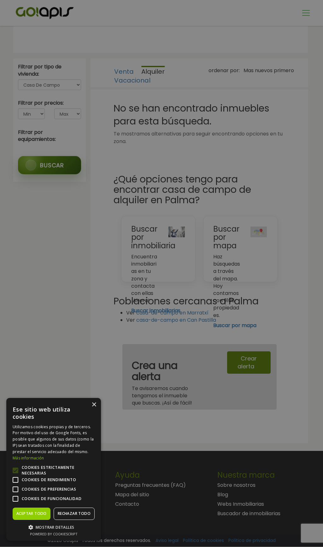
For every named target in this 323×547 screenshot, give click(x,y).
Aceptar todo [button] (31, 513)
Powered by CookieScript (54, 534)
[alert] (161, 273)
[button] (54, 527)
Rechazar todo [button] (74, 513)
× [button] (93, 404)
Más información (28, 458)
